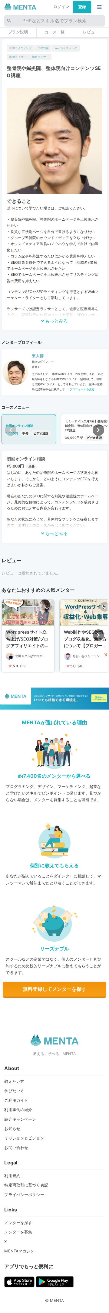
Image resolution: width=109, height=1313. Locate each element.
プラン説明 (18, 32)
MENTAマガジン (19, 1250)
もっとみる (56, 321)
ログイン (61, 7)
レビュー (91, 32)
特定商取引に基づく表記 (26, 1184)
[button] (98, 430)
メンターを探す (18, 1222)
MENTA (57, 1300)
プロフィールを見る (81, 389)
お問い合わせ (16, 1147)
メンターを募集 (18, 1232)
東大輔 (38, 356)
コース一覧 (54, 32)
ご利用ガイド (16, 1100)
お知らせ (12, 1128)
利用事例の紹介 (18, 1109)
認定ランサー (40, 56)
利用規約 (12, 1175)
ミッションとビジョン (24, 1137)
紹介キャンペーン (20, 1119)
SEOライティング (20, 48)
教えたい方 (14, 1081)
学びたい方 (14, 1090)
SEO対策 (43, 48)
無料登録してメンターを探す (54, 989)
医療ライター (17, 56)
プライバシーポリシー (24, 1194)
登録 (82, 7)
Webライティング (66, 48)
